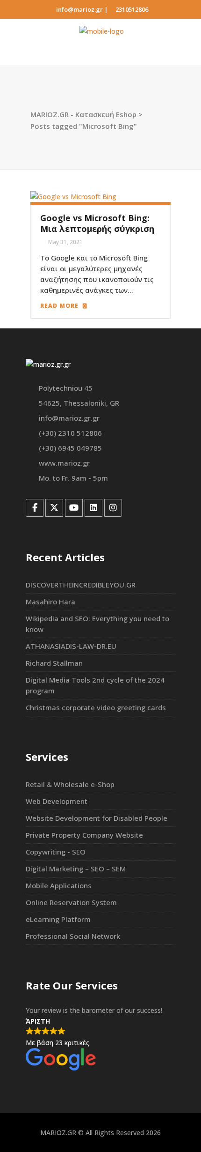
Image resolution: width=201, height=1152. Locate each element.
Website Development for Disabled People (96, 818)
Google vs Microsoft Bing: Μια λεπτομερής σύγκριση (97, 223)
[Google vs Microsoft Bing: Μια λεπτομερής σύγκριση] (73, 195)
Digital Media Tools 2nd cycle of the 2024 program (95, 685)
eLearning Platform (58, 919)
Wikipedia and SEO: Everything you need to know (97, 624)
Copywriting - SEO (56, 851)
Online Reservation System (71, 902)
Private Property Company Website (84, 835)
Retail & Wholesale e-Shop (70, 784)
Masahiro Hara (50, 601)
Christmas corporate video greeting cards (96, 707)
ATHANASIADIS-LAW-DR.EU (71, 646)
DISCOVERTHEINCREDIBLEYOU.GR (81, 584)
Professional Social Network (73, 936)
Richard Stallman (54, 663)
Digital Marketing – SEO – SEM (76, 868)
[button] (100, 1044)
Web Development (56, 801)
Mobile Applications (59, 885)
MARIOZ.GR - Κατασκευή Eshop (83, 114)
